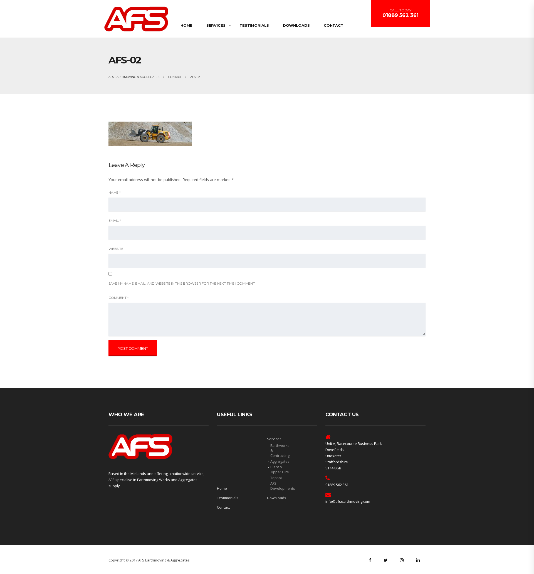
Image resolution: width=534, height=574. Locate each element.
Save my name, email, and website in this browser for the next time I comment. (182, 283)
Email (114, 220)
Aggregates (280, 461)
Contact (333, 25)
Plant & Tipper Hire (279, 469)
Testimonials (254, 25)
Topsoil (276, 477)
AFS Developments (280, 486)
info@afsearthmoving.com (347, 501)
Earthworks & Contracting (280, 450)
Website (115, 249)
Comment (118, 297)
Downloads (296, 25)
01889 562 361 (400, 15)
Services (216, 25)
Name (114, 192)
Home (186, 25)
